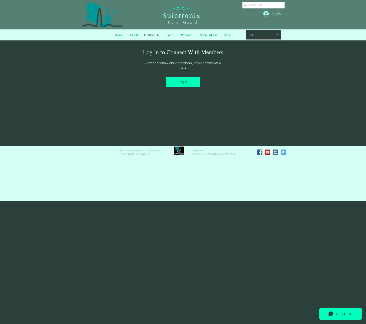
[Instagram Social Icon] (275, 152)
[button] (187, 35)
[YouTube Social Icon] (267, 152)
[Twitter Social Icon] (283, 152)
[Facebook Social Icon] (259, 152)
